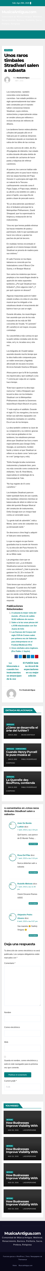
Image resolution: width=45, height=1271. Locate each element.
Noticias (9, 1119)
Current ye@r (10, 1081)
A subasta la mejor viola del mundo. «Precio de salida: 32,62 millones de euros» (23, 616)
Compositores (21, 748)
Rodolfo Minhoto (25, 884)
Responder (33, 844)
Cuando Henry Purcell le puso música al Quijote (21, 755)
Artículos (8, 50)
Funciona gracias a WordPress (14, 1256)
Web (6, 1042)
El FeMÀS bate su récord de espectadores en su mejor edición (30, 669)
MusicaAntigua (23, 78)
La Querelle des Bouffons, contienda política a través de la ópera (21, 784)
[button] (31, 34)
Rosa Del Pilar (23, 855)
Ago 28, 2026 (13, 1130)
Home (15, 1265)
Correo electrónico (12, 1027)
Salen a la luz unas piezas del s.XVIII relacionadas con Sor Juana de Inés (24, 625)
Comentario (9, 963)
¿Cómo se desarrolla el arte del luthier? (22, 729)
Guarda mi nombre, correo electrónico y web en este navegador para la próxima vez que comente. (21, 1064)
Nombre (7, 1012)
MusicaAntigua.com (19, 12)
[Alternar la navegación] (40, 34)
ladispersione (29, 1130)
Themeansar (22, 1259)
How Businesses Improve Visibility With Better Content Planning (22, 1127)
